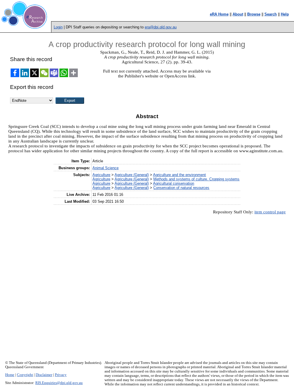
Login (58, 27)
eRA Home (219, 14)
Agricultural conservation (173, 183)
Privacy (61, 375)
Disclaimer (44, 375)
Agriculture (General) (132, 175)
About (238, 14)
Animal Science (105, 168)
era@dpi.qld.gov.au (161, 27)
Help (285, 14)
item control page (270, 212)
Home (9, 375)
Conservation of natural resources (181, 188)
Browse (253, 14)
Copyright (25, 375)
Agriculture (101, 175)
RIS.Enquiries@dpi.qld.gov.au (59, 383)
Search (270, 14)
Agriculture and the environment (179, 175)
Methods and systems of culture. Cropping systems (196, 179)
